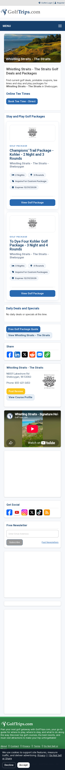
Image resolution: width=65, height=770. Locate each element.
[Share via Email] (40, 354)
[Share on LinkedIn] (17, 354)
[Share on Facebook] (10, 354)
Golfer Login (46, 3)
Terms (37, 746)
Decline (9, 765)
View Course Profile (20, 397)
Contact (14, 746)
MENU (7, 26)
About (4, 746)
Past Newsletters (50, 542)
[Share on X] (25, 354)
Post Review (16, 391)
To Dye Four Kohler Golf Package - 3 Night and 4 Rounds (29, 245)
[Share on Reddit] (32, 354)
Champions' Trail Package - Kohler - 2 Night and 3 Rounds (32, 154)
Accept (23, 765)
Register (60, 3)
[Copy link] (47, 354)
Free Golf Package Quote (23, 329)
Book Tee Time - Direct (22, 101)
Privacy (26, 746)
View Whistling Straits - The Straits (29, 335)
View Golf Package (32, 202)
